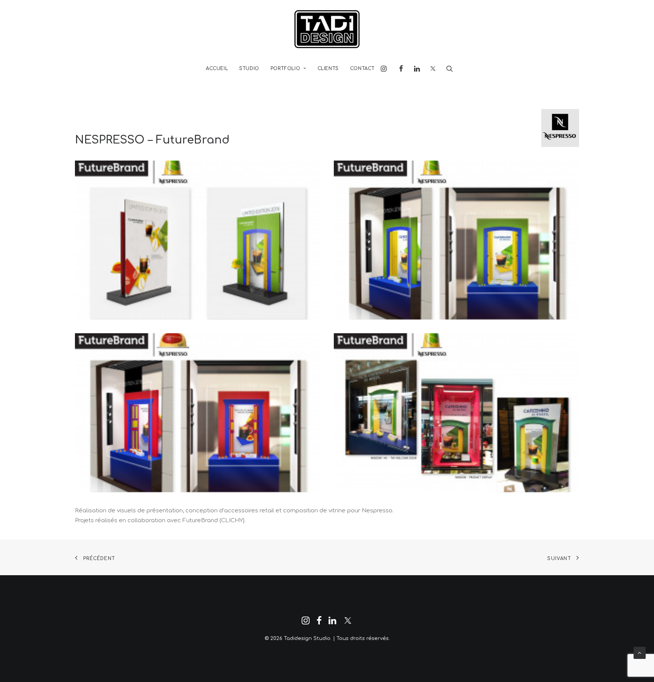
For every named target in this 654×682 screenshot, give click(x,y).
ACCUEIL (217, 68)
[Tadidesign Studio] (327, 29)
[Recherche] (447, 68)
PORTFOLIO (285, 68)
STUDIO (249, 68)
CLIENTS (328, 68)
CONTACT (362, 68)
